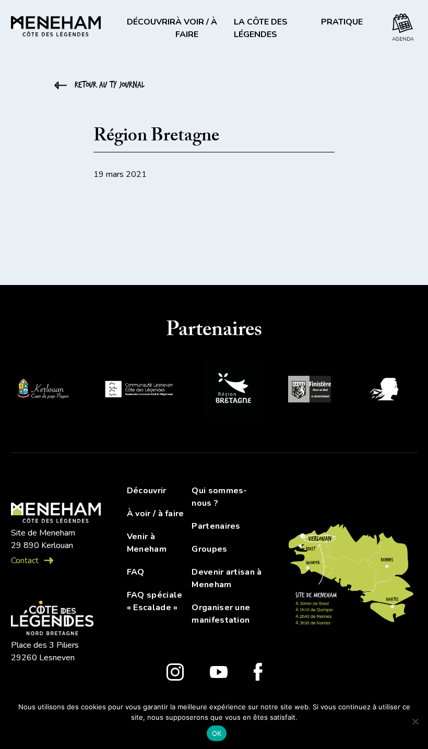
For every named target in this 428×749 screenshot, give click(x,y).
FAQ (136, 572)
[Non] (415, 721)
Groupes (209, 549)
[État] (387, 390)
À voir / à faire (155, 513)
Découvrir (147, 490)
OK (217, 733)
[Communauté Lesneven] (139, 391)
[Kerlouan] (42, 391)
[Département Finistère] (309, 391)
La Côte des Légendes (261, 28)
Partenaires (216, 526)
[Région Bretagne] (233, 391)
